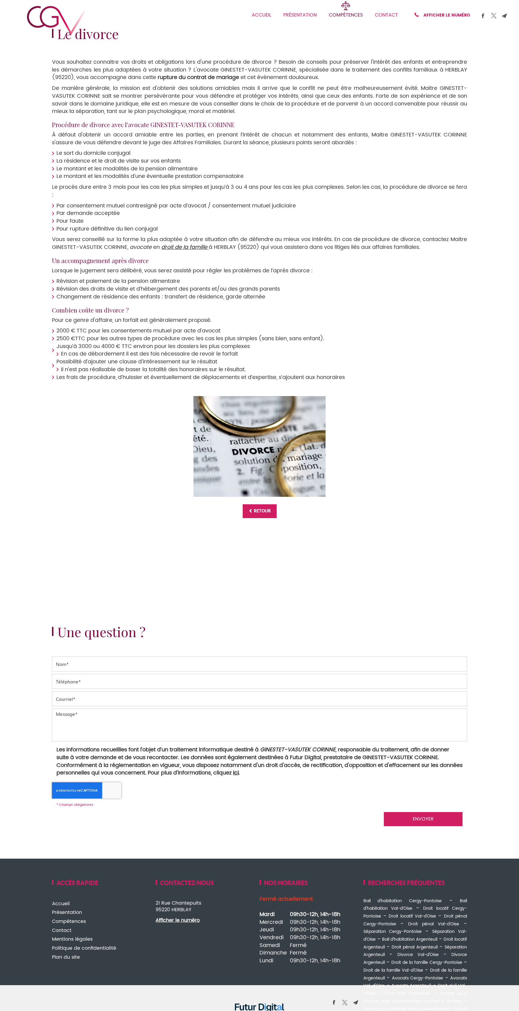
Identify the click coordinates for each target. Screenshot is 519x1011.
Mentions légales (72, 939)
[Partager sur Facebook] (483, 15)
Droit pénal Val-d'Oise (433, 924)
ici (236, 772)
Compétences (346, 15)
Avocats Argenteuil (411, 985)
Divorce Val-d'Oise (418, 954)
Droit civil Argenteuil (407, 993)
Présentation (300, 15)
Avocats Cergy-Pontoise (417, 978)
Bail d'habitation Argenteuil (409, 939)
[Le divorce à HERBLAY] (259, 446)
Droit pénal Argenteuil (415, 947)
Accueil (261, 15)
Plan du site (66, 957)
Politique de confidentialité (84, 948)
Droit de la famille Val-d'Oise (393, 970)
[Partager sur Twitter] (493, 15)
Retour (262, 511)
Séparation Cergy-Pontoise (392, 931)
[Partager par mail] (504, 15)
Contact (386, 15)
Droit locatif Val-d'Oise (412, 916)
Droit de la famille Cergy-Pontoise (426, 962)
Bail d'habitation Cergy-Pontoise (402, 900)
